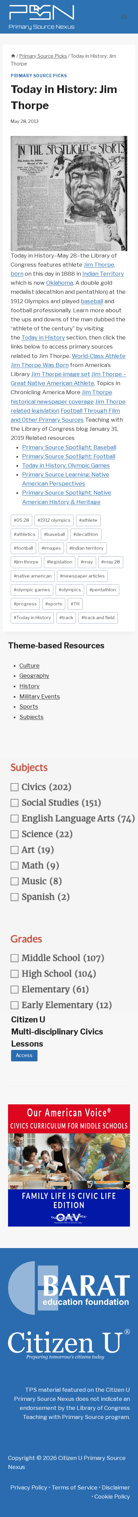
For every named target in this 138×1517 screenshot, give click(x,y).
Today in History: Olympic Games (66, 465)
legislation (59, 561)
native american (33, 576)
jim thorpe (26, 561)
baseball (92, 301)
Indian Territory (103, 273)
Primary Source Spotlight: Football (68, 456)
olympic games (32, 589)
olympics (70, 589)
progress (25, 603)
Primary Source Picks (39, 76)
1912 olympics (54, 520)
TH (75, 603)
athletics (25, 534)
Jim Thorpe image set (60, 374)
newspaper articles (82, 576)
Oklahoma (59, 282)
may (87, 561)
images (51, 548)
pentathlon (102, 589)
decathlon (85, 534)
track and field (98, 617)
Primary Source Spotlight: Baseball (69, 447)
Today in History (43, 337)
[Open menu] (124, 16)
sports (53, 603)
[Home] (13, 56)
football (23, 548)
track (66, 617)
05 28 (21, 520)
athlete (88, 520)
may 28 (110, 561)
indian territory (86, 548)
